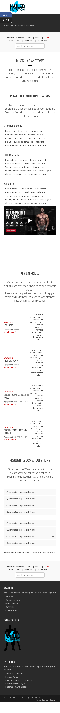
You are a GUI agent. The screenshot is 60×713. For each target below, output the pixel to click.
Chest (37, 37)
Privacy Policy (11, 676)
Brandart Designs (49, 700)
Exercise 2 (8, 358)
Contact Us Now (12, 600)
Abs (18, 569)
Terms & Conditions (14, 673)
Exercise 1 (8, 322)
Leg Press (8, 325)
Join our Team (11, 610)
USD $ (7, 14)
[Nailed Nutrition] (16, 7)
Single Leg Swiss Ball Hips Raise (17, 396)
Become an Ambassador (16, 686)
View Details (9, 332)
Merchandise (11, 603)
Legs (29, 566)
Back (11, 569)
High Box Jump (11, 360)
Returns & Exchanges (15, 683)
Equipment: (8, 329)
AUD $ (7, 19)
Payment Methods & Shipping (19, 680)
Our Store (9, 606)
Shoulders (29, 569)
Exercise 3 (8, 392)
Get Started (43, 40)
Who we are (11, 596)
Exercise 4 (8, 427)
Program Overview (15, 566)
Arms (46, 37)
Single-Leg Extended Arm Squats (15, 431)
